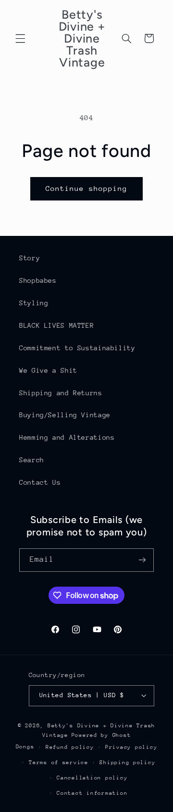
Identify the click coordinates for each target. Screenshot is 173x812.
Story (29, 258)
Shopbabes (38, 280)
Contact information (92, 793)
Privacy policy (131, 747)
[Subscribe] (142, 560)
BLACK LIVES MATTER (56, 325)
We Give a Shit (48, 370)
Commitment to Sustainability (77, 348)
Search (31, 460)
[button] (20, 38)
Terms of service (58, 762)
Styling (33, 303)
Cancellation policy (92, 778)
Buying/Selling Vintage (65, 415)
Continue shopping (87, 188)
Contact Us (40, 482)
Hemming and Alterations (67, 437)
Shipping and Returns (60, 393)
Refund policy (70, 747)
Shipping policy (127, 762)
